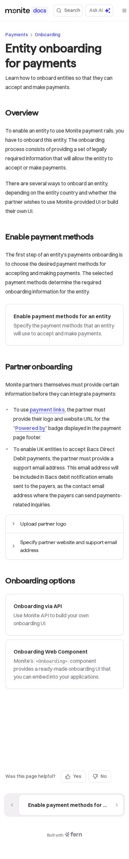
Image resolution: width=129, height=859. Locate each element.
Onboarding (47, 35)
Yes (77, 776)
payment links (47, 409)
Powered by (30, 428)
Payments (16, 35)
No (104, 776)
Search (72, 10)
